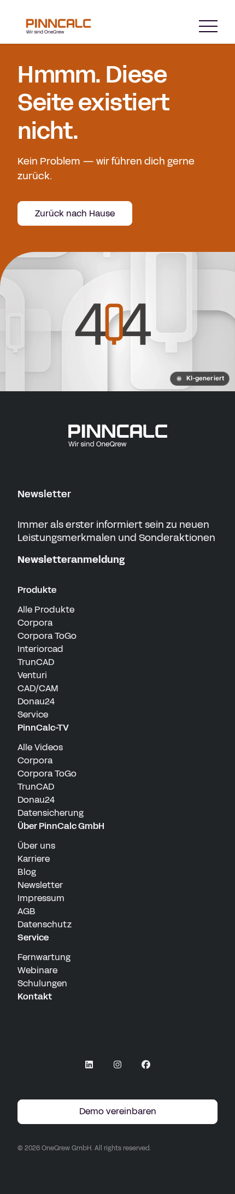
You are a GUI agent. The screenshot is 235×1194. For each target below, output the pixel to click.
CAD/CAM (37, 688)
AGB (26, 911)
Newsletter (40, 885)
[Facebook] (146, 1064)
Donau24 (36, 701)
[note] (200, 379)
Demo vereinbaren (117, 1111)
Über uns (36, 845)
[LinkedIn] (89, 1064)
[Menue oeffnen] (208, 26)
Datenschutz (44, 924)
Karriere (33, 858)
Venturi (32, 675)
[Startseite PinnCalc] (58, 26)
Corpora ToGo (47, 636)
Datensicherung (50, 813)
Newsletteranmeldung (71, 559)
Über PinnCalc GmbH (60, 826)
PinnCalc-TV (43, 727)
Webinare (37, 970)
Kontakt (34, 996)
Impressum (40, 898)
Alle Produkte (45, 609)
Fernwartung (43, 957)
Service (32, 714)
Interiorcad (40, 649)
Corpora (34, 622)
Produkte (36, 590)
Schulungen (42, 983)
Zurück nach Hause (75, 213)
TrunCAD (35, 662)
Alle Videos (40, 747)
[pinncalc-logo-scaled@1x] (117, 434)
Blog (26, 872)
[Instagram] (117, 1064)
